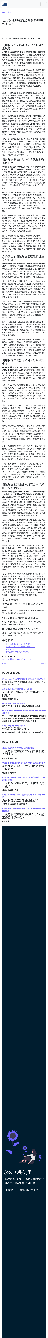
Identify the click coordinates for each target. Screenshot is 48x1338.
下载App (9, 1189)
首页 (3, 12)
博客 (9, 12)
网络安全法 (10, 649)
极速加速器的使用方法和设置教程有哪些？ (19, 748)
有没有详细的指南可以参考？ (13, 703)
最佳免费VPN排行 (29, 1189)
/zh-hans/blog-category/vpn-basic (16, 659)
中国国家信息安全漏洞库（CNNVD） (20, 646)
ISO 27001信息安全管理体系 (17, 652)
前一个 (5, 663)
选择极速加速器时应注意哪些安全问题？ (18, 689)
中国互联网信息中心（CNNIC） (18, 644)
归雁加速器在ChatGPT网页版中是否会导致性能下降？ (23, 679)
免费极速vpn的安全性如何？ (13, 725)
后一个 (43, 663)
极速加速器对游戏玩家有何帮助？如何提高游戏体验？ (23, 763)
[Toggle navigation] (43, 4)
